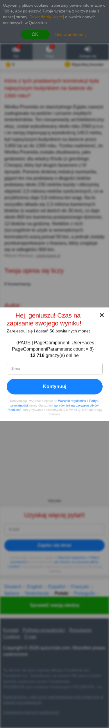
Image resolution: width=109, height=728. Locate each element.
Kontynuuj (54, 386)
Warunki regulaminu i (72, 400)
